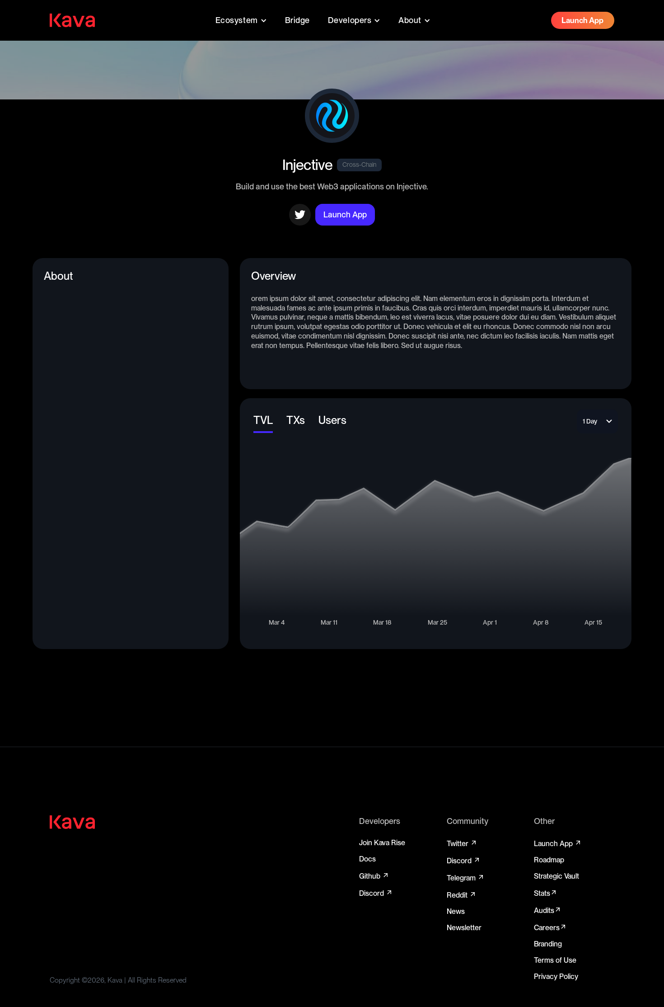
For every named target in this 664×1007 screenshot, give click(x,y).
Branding (548, 944)
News (456, 911)
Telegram (466, 877)
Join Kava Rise (382, 842)
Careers (550, 927)
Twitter (462, 843)
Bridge (297, 20)
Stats (545, 893)
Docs (367, 859)
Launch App (558, 843)
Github (374, 875)
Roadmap (549, 860)
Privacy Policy (556, 976)
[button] (241, 20)
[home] (72, 20)
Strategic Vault (556, 876)
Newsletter (464, 927)
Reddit (462, 894)
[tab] (263, 421)
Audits (547, 910)
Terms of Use (555, 960)
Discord (376, 893)
